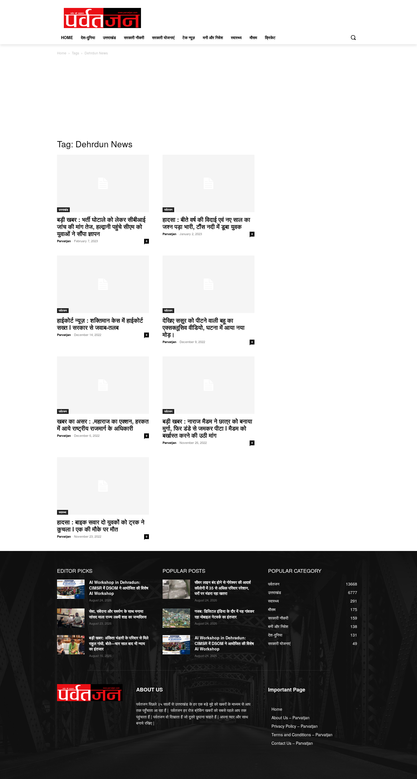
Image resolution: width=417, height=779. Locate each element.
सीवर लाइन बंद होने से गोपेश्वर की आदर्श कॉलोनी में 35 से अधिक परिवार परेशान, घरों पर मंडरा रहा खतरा (223, 587)
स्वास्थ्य (62, 512)
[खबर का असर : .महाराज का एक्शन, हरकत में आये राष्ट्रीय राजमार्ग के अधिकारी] (103, 385)
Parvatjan (64, 241)
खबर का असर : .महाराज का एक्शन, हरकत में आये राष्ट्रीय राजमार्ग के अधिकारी (103, 424)
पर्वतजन (168, 210)
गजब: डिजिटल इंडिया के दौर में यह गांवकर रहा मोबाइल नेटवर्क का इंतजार (224, 614)
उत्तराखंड (63, 210)
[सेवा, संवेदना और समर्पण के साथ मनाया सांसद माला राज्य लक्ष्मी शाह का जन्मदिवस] (71, 618)
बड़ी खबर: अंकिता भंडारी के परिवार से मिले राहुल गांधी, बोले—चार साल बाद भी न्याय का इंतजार (118, 643)
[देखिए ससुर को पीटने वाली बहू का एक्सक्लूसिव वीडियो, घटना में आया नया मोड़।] (208, 284)
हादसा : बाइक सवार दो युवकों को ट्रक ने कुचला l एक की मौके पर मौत (100, 525)
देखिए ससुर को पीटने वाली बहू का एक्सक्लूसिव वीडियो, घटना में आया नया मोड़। (204, 327)
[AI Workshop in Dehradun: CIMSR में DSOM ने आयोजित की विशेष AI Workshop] (71, 589)
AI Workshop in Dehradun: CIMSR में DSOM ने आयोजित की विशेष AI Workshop (118, 587)
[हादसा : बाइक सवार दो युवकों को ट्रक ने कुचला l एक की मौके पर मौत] (103, 486)
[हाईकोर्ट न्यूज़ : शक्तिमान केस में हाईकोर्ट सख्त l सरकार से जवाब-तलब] (103, 284)
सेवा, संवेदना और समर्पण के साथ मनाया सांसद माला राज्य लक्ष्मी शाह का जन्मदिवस (117, 614)
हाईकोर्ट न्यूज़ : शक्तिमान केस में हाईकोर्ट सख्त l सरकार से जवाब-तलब (100, 323)
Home (61, 52)
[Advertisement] (208, 98)
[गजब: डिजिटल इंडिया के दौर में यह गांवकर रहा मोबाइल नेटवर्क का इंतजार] (176, 618)
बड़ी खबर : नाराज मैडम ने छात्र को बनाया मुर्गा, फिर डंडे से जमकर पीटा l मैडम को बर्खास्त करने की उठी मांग (207, 428)
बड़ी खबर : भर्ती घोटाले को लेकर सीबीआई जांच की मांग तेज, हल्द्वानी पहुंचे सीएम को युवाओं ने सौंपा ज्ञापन (101, 226)
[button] (353, 37)
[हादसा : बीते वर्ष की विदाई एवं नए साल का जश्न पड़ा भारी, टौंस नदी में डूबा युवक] (208, 183)
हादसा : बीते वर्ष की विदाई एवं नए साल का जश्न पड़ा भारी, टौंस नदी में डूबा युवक (206, 223)
